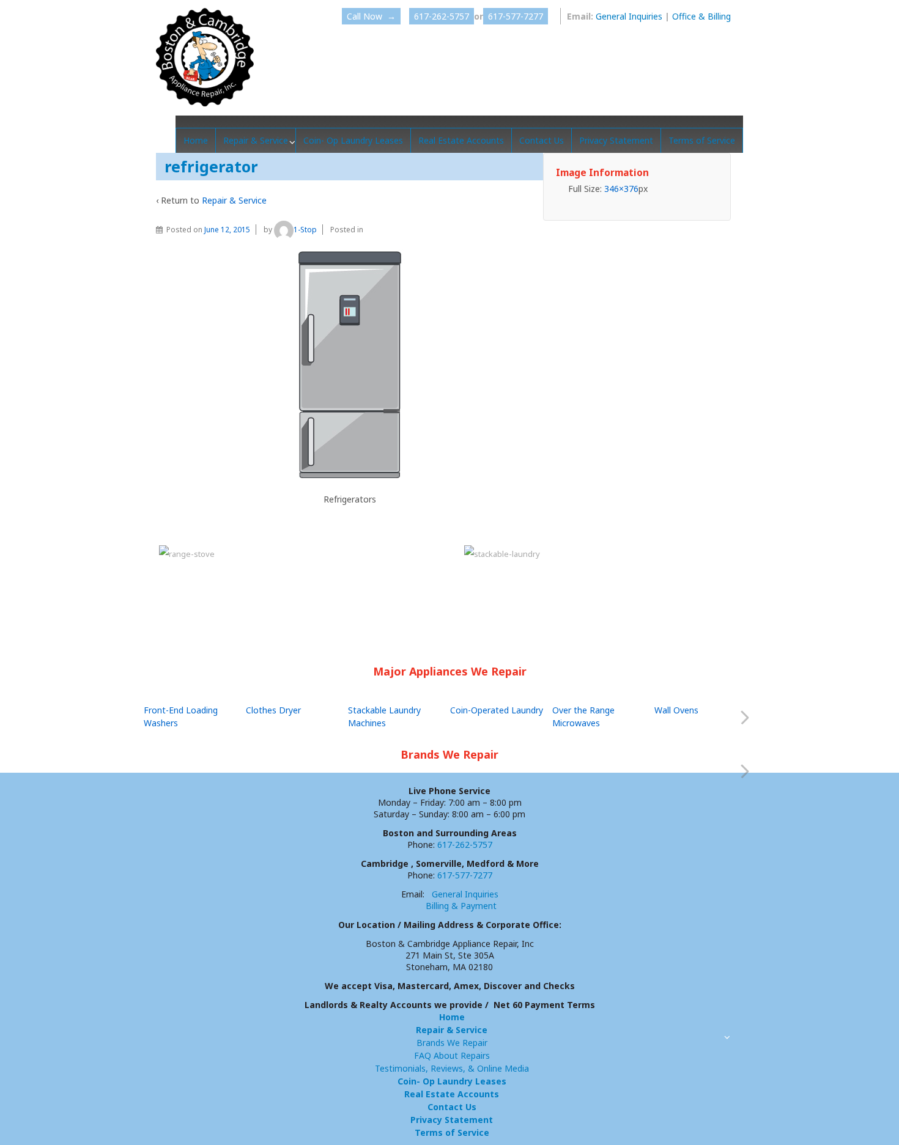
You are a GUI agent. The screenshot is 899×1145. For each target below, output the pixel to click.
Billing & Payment (461, 905)
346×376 (621, 188)
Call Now (371, 16)
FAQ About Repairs (452, 1055)
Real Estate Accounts (461, 140)
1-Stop (305, 229)
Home (195, 140)
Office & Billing (701, 16)
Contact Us (541, 140)
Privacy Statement (616, 140)
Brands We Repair (451, 1042)
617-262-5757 (441, 16)
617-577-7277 (515, 16)
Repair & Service (255, 140)
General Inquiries (629, 16)
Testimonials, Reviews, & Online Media (452, 1068)
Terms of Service (701, 140)
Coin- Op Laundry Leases (353, 140)
